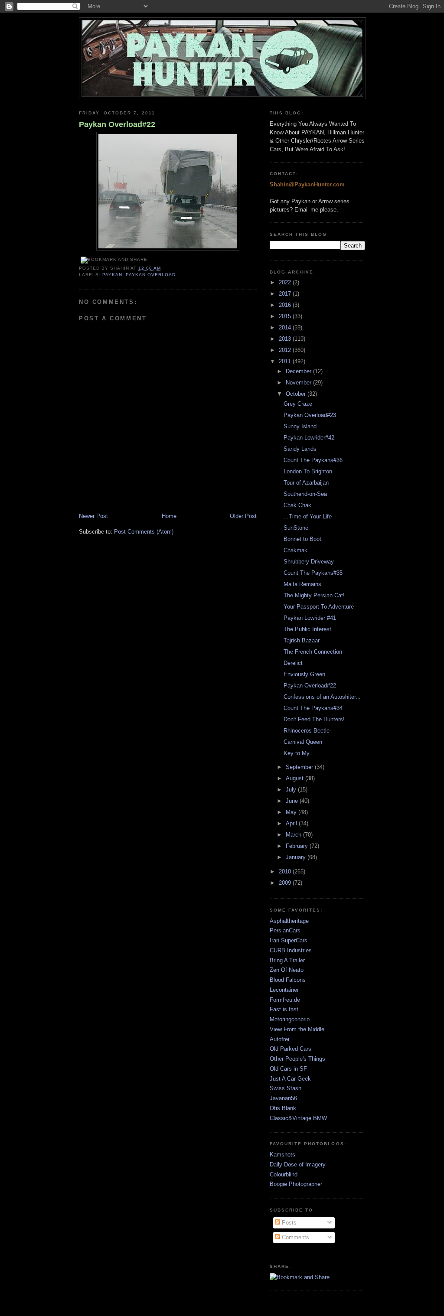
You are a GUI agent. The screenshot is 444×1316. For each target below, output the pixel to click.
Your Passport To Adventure (319, 606)
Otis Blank (283, 1108)
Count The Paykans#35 (313, 573)
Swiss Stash (285, 1088)
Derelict (293, 663)
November (299, 382)
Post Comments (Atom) (143, 531)
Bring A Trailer (287, 960)
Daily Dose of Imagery (298, 1164)
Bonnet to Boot (302, 539)
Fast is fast (284, 1009)
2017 (286, 293)
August (295, 778)
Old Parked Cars (290, 1049)
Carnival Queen (303, 742)
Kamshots (282, 1154)
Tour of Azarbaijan (306, 482)
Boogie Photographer (296, 1184)
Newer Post (93, 516)
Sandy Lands (300, 449)
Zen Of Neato (287, 970)
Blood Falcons (288, 980)
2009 (286, 883)
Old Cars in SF (288, 1068)
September (300, 767)
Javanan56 (283, 1098)
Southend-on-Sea (305, 494)
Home (169, 516)
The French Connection (313, 651)
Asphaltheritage (289, 921)
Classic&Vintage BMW (298, 1118)
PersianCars (285, 930)
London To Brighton (308, 471)
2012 (286, 350)
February (298, 846)
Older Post (243, 516)
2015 (286, 316)
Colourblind (283, 1174)
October (296, 394)
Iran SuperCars (288, 940)
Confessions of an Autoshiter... (322, 697)
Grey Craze (298, 404)
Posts (288, 1222)
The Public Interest (307, 629)
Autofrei (279, 1039)
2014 (286, 327)
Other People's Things (297, 1058)
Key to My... (299, 753)
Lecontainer (284, 990)
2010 (286, 871)
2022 (286, 282)
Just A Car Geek (290, 1078)
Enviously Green (304, 674)
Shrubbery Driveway (309, 561)
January (296, 857)
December (299, 371)
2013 (286, 339)
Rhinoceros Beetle (307, 730)
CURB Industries (291, 950)
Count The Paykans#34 (313, 708)
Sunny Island (300, 426)
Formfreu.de (285, 1000)
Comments (294, 1237)
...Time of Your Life (308, 516)
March (294, 834)
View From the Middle (297, 1029)
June (293, 801)
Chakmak (295, 550)
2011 (286, 361)
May (292, 812)
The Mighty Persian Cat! (314, 595)
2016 (286, 305)
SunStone (296, 527)
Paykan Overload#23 (310, 415)
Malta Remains (302, 584)
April (292, 823)
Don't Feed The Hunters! (314, 719)
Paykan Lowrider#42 (309, 437)
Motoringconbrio (290, 1019)
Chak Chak (297, 505)
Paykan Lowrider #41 (310, 618)
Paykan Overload (151, 274)
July (292, 789)
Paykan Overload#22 (117, 124)
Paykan (112, 274)
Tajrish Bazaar (302, 640)
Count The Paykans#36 (313, 460)
